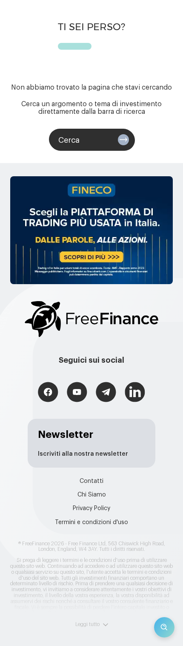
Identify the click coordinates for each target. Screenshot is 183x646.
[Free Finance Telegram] (106, 393)
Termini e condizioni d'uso (91, 522)
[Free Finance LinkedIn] (135, 393)
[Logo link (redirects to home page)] (91, 319)
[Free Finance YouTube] (77, 393)
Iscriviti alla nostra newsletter (83, 454)
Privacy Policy (91, 508)
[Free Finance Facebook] (48, 393)
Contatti (91, 481)
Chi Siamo (91, 495)
